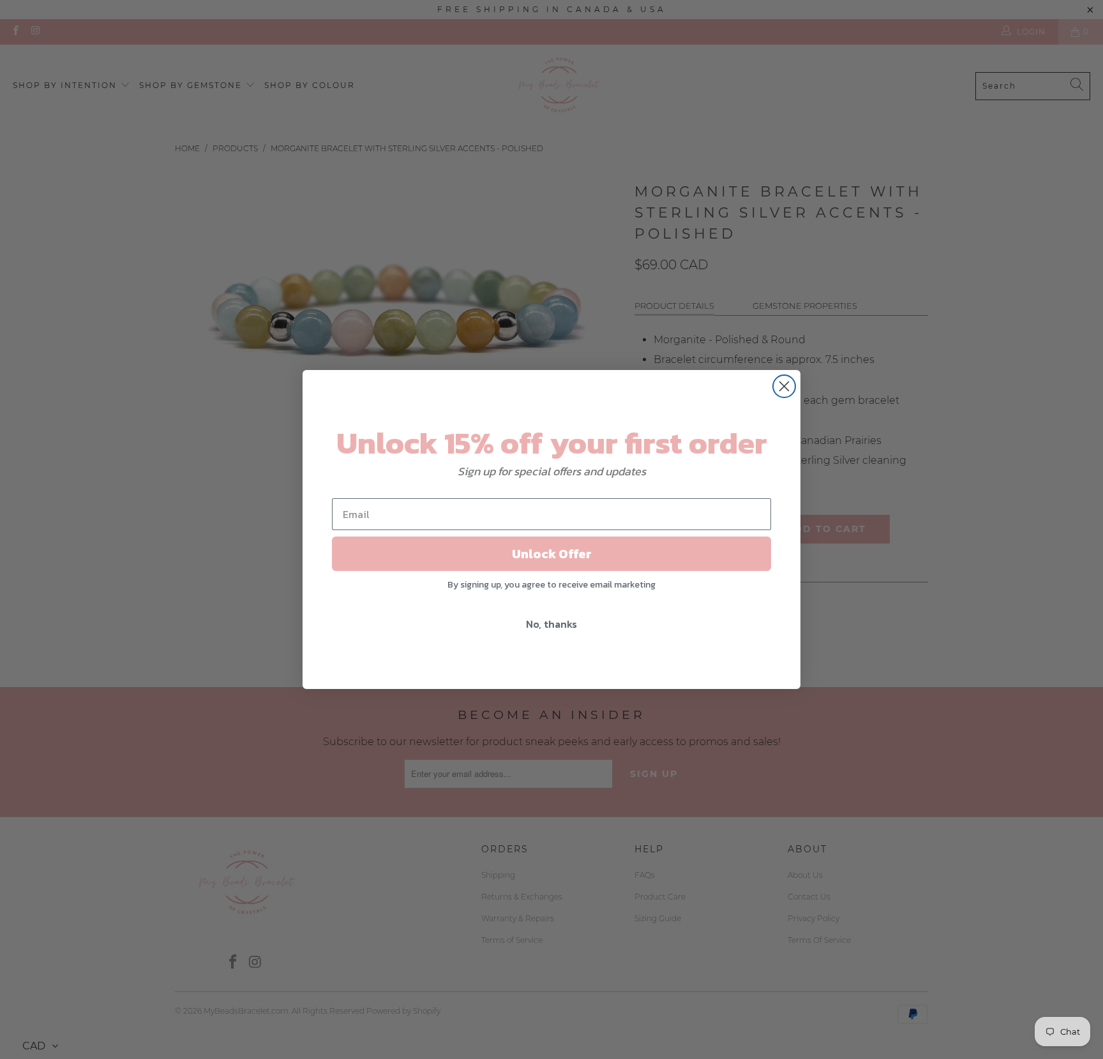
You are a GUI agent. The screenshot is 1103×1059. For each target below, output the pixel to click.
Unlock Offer (552, 553)
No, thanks (551, 624)
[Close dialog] (784, 386)
